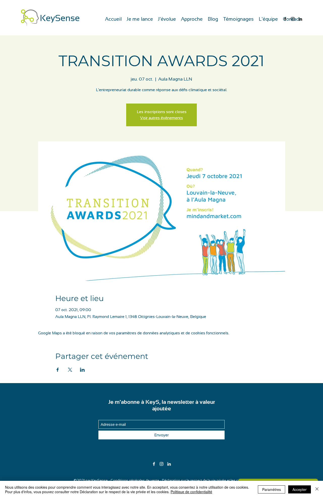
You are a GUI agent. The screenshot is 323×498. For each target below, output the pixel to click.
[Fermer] (317, 489)
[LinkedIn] (169, 463)
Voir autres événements (161, 118)
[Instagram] (161, 463)
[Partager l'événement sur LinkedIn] (82, 370)
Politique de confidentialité (191, 491)
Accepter (299, 489)
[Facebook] (153, 463)
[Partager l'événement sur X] (70, 370)
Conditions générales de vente (135, 480)
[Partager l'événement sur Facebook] (57, 370)
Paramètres (271, 489)
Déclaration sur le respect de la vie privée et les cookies (205, 480)
